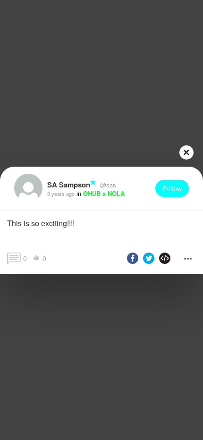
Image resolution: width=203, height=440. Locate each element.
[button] (101, 226)
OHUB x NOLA (104, 193)
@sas (107, 184)
